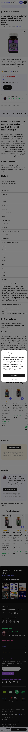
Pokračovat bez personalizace (11, 353)
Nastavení (14, 379)
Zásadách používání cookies (13, 369)
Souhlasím (14, 375)
